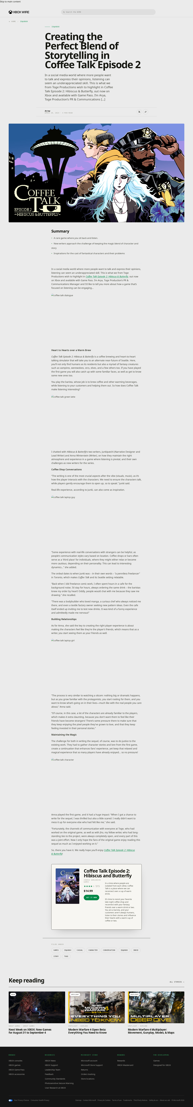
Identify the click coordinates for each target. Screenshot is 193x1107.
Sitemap (78, 1100)
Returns (84, 1069)
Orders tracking (88, 1074)
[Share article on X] (139, 111)
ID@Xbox (124, 950)
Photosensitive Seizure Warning (59, 1083)
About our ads (165, 1100)
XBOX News (50, 1060)
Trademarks (127, 1100)
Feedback (49, 1074)
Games (56, 950)
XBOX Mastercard (125, 1065)
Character (92, 950)
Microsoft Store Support (92, 1065)
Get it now (91, 897)
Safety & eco (153, 1100)
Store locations (87, 1078)
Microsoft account (89, 1060)
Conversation (109, 950)
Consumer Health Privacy (40, 1100)
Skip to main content (10, 1)
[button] (96, 319)
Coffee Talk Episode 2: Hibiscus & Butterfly (107, 276)
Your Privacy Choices (21, 1100)
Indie (135, 950)
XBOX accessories (17, 1074)
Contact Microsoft (89, 1100)
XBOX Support (51, 1065)
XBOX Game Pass (16, 1069)
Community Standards (55, 1078)
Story (56, 956)
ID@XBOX (67, 950)
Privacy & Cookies (104, 1100)
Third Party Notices (140, 1100)
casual (80, 950)
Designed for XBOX (162, 1065)
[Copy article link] (145, 111)
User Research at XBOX (55, 1087)
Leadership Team (52, 1069)
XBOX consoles (15, 1060)
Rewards (121, 1060)
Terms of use (117, 1100)
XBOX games (14, 1065)
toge (66, 956)
